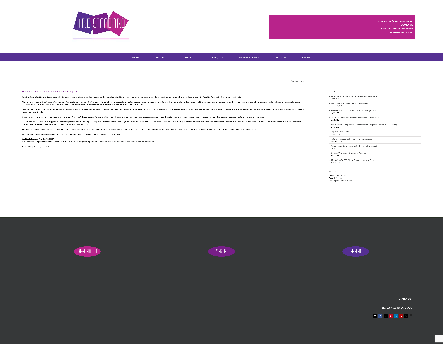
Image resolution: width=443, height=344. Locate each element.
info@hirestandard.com (405, 29)
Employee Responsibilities (340, 132)
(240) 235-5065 (400, 21)
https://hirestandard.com (343, 181)
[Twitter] (386, 316)
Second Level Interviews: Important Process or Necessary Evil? (355, 118)
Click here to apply (407, 32)
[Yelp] (401, 316)
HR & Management (39, 147)
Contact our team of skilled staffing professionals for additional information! (126, 142)
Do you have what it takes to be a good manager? (349, 103)
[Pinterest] (391, 316)
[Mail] (375, 316)
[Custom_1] (411, 315)
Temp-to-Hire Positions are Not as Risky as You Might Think (353, 111)
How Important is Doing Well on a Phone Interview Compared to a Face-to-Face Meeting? (364, 125)
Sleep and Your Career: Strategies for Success (348, 153)
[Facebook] (380, 316)
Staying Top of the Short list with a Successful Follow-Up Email (354, 96)
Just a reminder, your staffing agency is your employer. (351, 139)
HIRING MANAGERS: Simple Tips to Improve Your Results (353, 160)
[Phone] (406, 316)
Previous (294, 81)
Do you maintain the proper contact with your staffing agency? (354, 146)
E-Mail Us (338, 178)
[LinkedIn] (396, 316)
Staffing (48, 147)
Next (302, 81)
